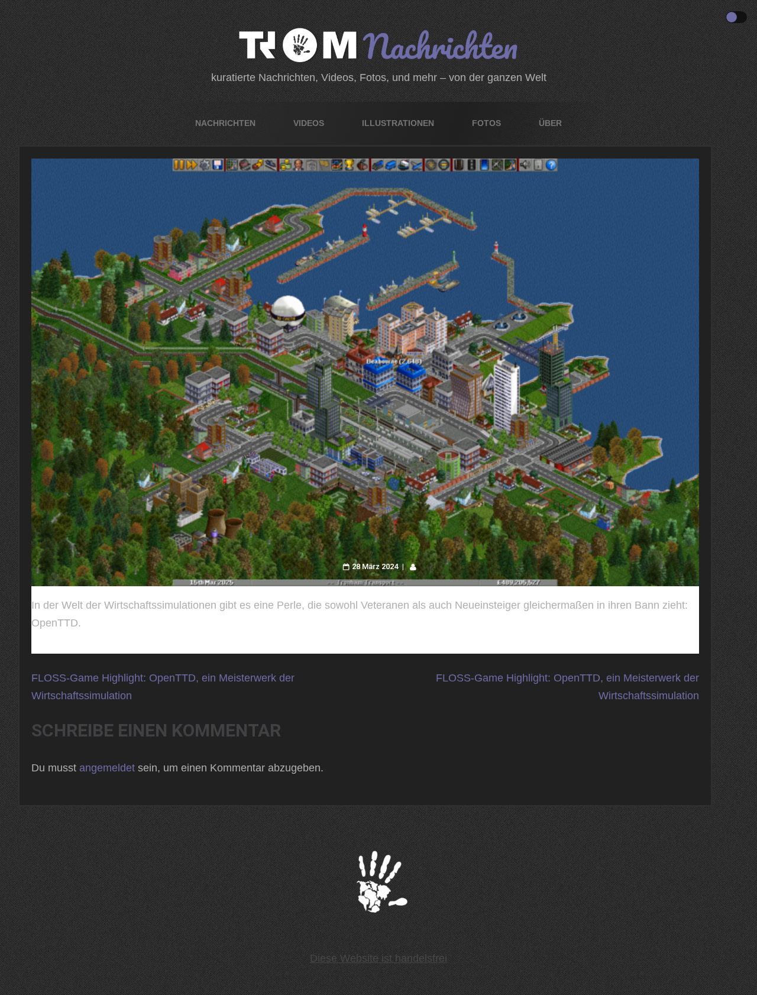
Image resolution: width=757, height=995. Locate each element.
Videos (308, 123)
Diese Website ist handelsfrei (378, 958)
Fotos (486, 123)
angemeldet (107, 768)
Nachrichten (225, 123)
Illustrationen (398, 123)
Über (550, 123)
